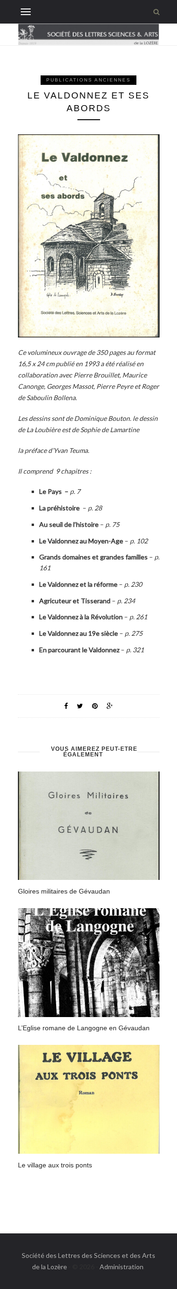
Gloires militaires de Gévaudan (64, 891)
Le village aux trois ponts (55, 1165)
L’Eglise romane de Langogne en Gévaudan (84, 1028)
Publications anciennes (88, 79)
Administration (121, 1267)
